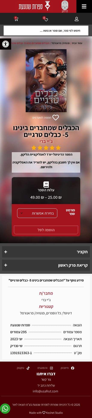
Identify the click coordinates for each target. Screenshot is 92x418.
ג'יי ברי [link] (46, 141)
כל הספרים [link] (53, 313)
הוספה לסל (46, 229)
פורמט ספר (70, 212)
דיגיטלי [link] (67, 313)
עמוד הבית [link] (77, 43)
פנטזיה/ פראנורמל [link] (61, 43)
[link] (5, 44)
